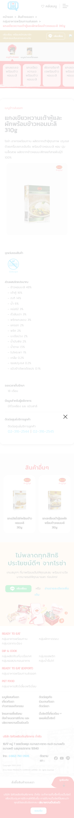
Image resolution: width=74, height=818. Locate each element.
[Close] (65, 416)
